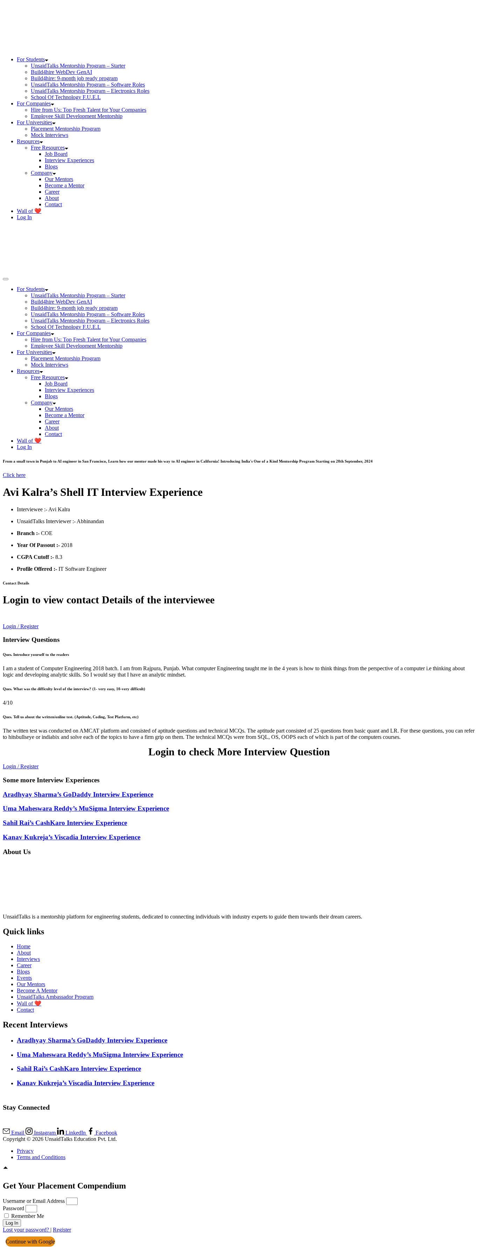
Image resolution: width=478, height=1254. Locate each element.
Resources (28, 141)
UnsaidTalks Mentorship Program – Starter (78, 66)
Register (62, 1230)
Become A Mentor (37, 990)
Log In (24, 217)
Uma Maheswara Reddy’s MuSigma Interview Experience (86, 808)
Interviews (28, 959)
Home (23, 946)
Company (41, 173)
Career (52, 192)
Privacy (25, 1151)
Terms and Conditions (41, 1157)
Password (13, 1208)
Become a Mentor (64, 185)
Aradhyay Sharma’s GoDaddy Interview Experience (78, 794)
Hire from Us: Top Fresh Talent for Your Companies (88, 110)
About (52, 198)
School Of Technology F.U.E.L (66, 97)
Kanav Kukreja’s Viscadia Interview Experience (71, 837)
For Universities (34, 122)
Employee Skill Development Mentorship (76, 116)
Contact (53, 204)
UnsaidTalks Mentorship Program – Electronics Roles (90, 91)
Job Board (56, 154)
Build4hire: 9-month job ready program (74, 78)
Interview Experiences (69, 160)
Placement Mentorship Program (65, 129)
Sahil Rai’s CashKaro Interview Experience (65, 822)
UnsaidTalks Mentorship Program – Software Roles (88, 85)
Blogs (51, 166)
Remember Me (27, 1216)
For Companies (34, 103)
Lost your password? (26, 1230)
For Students (31, 59)
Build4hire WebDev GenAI (61, 72)
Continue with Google (30, 1242)
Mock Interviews (49, 135)
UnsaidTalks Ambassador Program (55, 997)
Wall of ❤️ (29, 211)
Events (24, 978)
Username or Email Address (34, 1201)
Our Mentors (59, 179)
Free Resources (48, 148)
